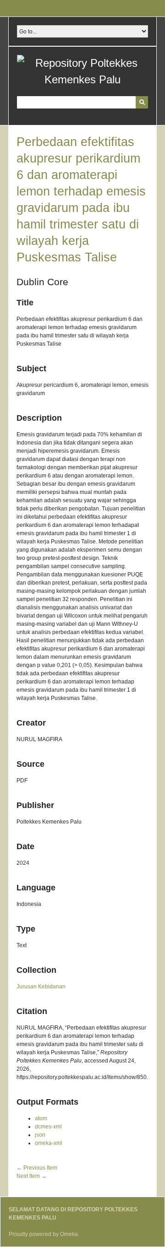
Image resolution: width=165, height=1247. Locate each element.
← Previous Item (36, 1168)
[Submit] (142, 102)
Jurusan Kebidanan (41, 986)
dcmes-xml (48, 1126)
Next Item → (31, 1176)
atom (41, 1118)
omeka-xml (48, 1143)
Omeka (69, 1234)
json (40, 1135)
